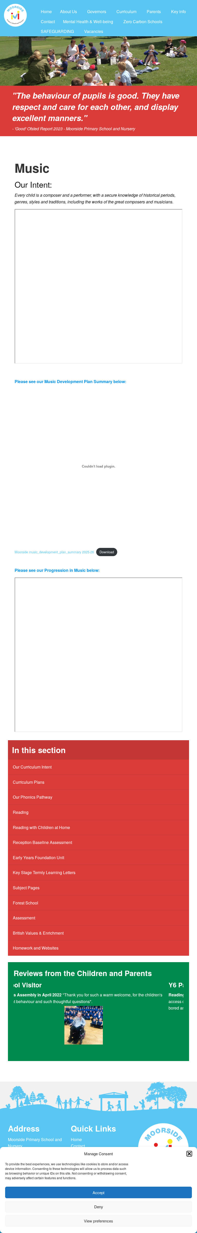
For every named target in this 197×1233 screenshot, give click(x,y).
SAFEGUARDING (57, 31)
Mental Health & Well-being (88, 21)
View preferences (98, 1220)
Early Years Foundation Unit (38, 857)
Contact (48, 21)
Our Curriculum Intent (32, 767)
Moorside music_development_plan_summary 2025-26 (54, 551)
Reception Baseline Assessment (42, 842)
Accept (98, 1192)
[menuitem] (46, 11)
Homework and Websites (35, 948)
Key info (178, 11)
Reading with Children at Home (41, 827)
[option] (98, 1017)
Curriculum (126, 11)
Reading (20, 812)
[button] (189, 1153)
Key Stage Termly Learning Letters (44, 872)
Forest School (25, 903)
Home (46, 11)
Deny (98, 1206)
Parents (154, 11)
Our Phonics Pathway (32, 797)
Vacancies (93, 31)
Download (107, 551)
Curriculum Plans (28, 782)
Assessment (24, 918)
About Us (68, 11)
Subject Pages (26, 888)
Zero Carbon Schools (142, 21)
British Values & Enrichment (38, 933)
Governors (96, 11)
